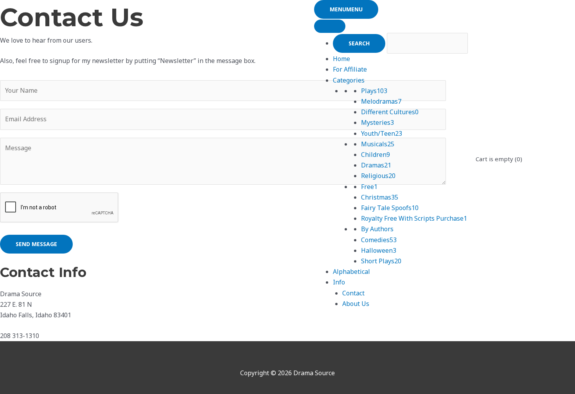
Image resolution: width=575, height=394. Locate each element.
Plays (374, 90)
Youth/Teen (381, 133)
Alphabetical (351, 271)
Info (339, 282)
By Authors (377, 229)
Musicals (377, 144)
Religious (378, 175)
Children (375, 154)
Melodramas (381, 101)
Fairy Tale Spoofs (390, 207)
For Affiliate (350, 69)
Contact (353, 293)
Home (341, 58)
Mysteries (377, 122)
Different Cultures (390, 112)
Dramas (376, 165)
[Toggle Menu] (329, 26)
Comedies (379, 240)
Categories (349, 80)
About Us (355, 303)
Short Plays (381, 261)
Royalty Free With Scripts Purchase (414, 218)
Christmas (379, 197)
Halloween (378, 250)
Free (369, 186)
